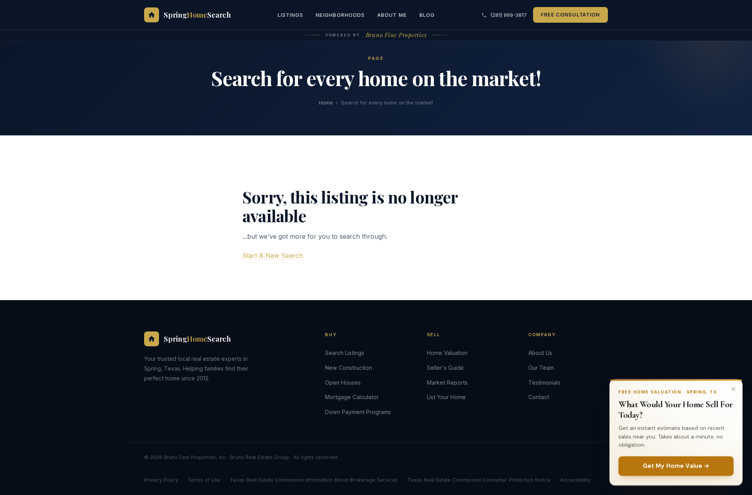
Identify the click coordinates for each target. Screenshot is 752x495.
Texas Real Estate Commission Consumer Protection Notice (479, 480)
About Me (392, 15)
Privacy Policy (161, 480)
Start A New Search (272, 255)
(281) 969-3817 (508, 15)
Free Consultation (570, 15)
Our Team (541, 367)
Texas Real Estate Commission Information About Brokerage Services (314, 480)
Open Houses (343, 382)
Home (326, 103)
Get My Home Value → (676, 466)
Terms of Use (204, 480)
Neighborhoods (340, 15)
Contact (538, 397)
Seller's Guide (445, 367)
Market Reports (447, 382)
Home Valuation (447, 352)
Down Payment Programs (358, 412)
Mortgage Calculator (352, 397)
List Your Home (446, 397)
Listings (290, 15)
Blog (427, 15)
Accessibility (575, 480)
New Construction (348, 367)
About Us (540, 352)
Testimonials (544, 382)
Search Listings (344, 352)
